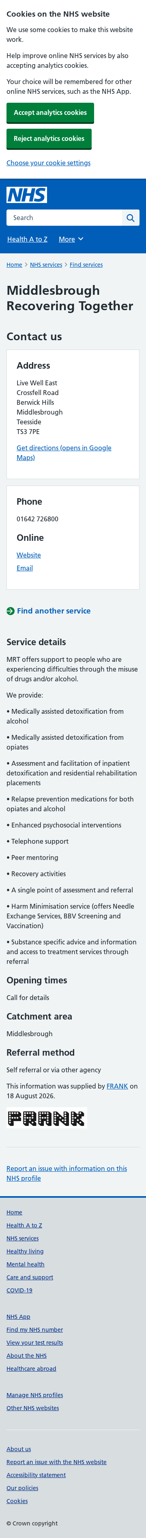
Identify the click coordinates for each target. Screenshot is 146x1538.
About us (18, 1449)
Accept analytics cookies (50, 112)
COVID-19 (19, 1290)
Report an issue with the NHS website (56, 1462)
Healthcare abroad (31, 1368)
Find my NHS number (34, 1329)
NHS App (18, 1316)
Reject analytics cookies (49, 138)
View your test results (34, 1342)
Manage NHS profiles (34, 1395)
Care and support (29, 1277)
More (70, 239)
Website (29, 555)
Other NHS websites (32, 1408)
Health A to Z (27, 239)
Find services (86, 264)
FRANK (117, 1086)
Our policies (22, 1488)
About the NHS (26, 1355)
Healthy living (25, 1251)
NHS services (46, 264)
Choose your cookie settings (48, 163)
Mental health (25, 1264)
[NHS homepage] (26, 195)
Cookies (17, 1501)
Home (14, 264)
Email (25, 568)
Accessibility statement (36, 1475)
